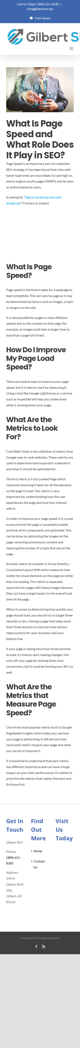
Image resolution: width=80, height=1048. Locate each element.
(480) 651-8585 (48, 4)
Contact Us (39, 864)
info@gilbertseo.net (40, 9)
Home (37, 851)
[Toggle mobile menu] (72, 48)
